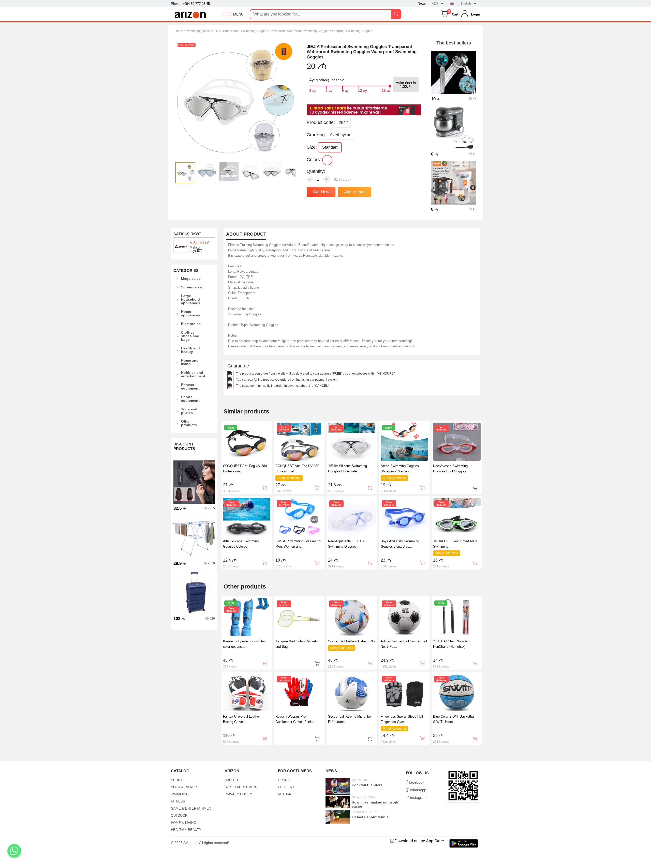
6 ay (329, 90)
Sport (176, 780)
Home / (180, 31)
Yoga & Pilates (184, 787)
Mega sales (191, 278)
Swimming (180, 794)
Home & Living (183, 822)
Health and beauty (190, 350)
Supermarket (192, 287)
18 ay (386, 90)
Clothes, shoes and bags (190, 336)
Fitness (178, 801)
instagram (418, 797)
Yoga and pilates (189, 411)
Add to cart (354, 192)
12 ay (362, 90)
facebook (416, 782)
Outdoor (179, 815)
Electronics (191, 324)
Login (475, 14)
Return (284, 794)
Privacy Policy (238, 794)
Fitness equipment (190, 386)
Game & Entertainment (192, 808)
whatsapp (417, 790)
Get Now (321, 192)
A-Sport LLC (200, 242)
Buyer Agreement (241, 787)
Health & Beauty (186, 829)
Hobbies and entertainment (193, 374)
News (422, 3)
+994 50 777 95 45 (196, 4)
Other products (189, 423)
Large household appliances (190, 299)
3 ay (312, 90)
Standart (329, 147)
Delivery (286, 787)
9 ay (345, 90)
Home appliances (190, 313)
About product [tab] (246, 234)
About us (233, 780)
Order (284, 780)
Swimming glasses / (199, 31)
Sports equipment (190, 399)
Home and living (190, 362)
